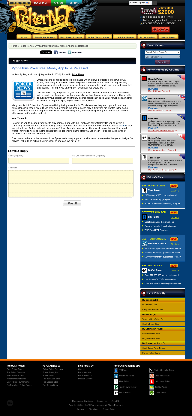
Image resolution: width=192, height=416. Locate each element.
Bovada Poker (155, 79)
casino (122, 125)
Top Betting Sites (50, 385)
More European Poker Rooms (161, 130)
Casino (58, 3)
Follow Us (77, 52)
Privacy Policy (109, 409)
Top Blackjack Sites (51, 379)
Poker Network (85, 375)
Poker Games (84, 372)
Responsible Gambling (82, 401)
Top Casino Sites (50, 382)
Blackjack (40, 3)
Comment (12, 168)
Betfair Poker (154, 138)
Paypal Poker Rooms (151, 353)
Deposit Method (85, 379)
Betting (74, 3)
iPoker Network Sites (151, 334)
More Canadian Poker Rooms (161, 150)
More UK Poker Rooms (158, 111)
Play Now (153, 88)
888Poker (123, 370)
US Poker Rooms (149, 305)
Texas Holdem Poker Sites (153, 319)
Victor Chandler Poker (164, 370)
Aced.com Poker (162, 376)
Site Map (80, 409)
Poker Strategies (50, 372)
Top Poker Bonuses (16, 372)
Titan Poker (154, 158)
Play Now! (160, 29)
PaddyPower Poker (127, 387)
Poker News (26, 46)
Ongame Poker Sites (151, 338)
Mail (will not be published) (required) (88, 156)
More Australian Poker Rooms (161, 170)
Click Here (175, 191)
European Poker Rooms (152, 310)
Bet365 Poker (160, 387)
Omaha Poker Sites (150, 324)
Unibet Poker (160, 392)
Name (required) (15, 156)
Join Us (62, 52)
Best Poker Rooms (15, 369)
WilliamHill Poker (156, 99)
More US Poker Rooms (158, 91)
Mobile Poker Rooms (16, 379)
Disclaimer (93, 409)
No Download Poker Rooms (19, 385)
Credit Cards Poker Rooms (153, 348)
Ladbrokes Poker (162, 381)
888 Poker (153, 118)
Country (82, 369)
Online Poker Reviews (53, 369)
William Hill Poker (126, 376)
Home (14, 46)
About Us (116, 401)
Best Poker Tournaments (18, 382)
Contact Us (102, 401)
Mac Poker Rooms (15, 375)
